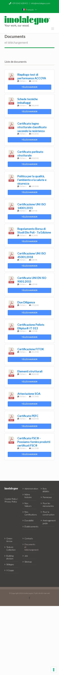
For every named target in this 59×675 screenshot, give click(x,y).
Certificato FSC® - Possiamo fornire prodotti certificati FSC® (33, 442)
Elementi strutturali (29, 371)
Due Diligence (26, 302)
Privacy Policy (11, 501)
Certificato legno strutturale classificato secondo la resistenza (32, 127)
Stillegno (10, 564)
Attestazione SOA (28, 393)
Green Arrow (9, 539)
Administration (30, 488)
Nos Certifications (30, 513)
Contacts (29, 538)
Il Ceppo (10, 570)
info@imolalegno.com (40, 3)
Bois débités (46, 490)
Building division (9, 557)
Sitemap (28, 561)
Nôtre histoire (28, 495)
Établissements (30, 526)
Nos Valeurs (28, 504)
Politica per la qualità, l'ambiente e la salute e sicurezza (31, 180)
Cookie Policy (11, 499)
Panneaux (47, 497)
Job (26, 555)
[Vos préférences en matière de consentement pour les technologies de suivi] (54, 670)
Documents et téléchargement (30, 547)
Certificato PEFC (27, 416)
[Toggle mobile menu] (52, 28)
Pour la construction (48, 513)
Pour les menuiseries (48, 504)
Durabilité (29, 520)
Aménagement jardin (48, 521)
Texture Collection (11, 548)
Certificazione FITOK (30, 349)
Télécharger (29, 87)
